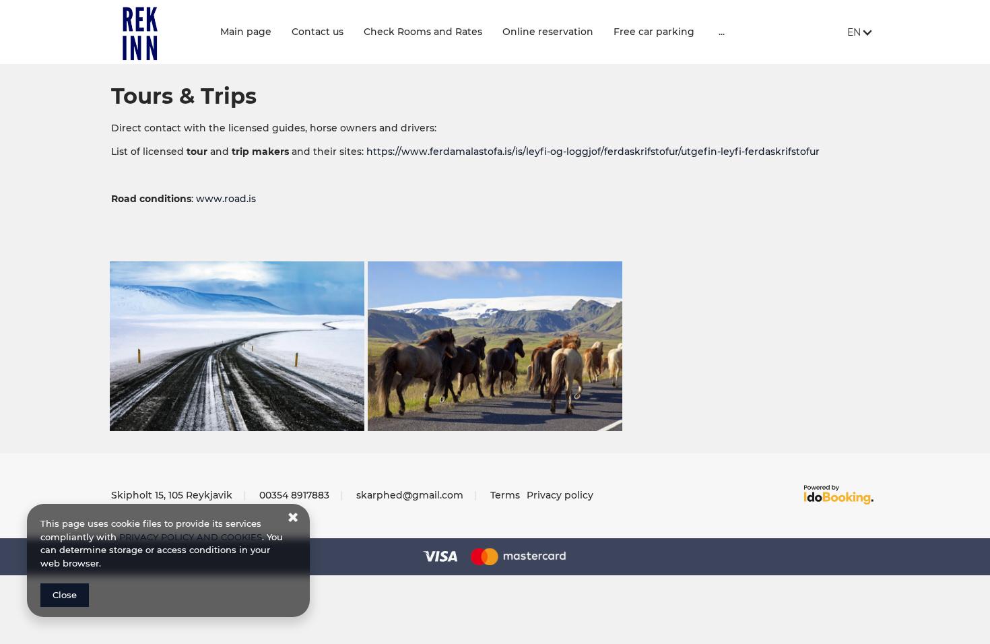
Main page (245, 32)
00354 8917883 (294, 495)
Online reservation (547, 32)
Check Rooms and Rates (423, 32)
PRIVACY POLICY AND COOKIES (190, 537)
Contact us (317, 32)
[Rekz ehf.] (155, 32)
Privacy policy (560, 495)
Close (65, 594)
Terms (505, 495)
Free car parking (654, 32)
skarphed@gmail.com (409, 495)
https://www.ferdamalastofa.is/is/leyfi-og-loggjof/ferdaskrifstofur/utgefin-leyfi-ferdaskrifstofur (593, 152)
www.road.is (226, 199)
